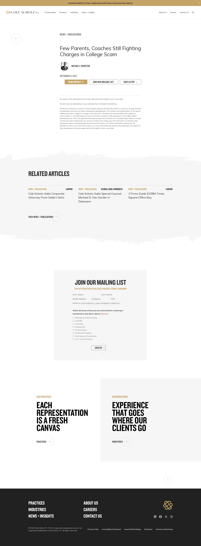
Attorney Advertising (164, 529)
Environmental (80, 330)
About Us (91, 503)
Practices (41, 441)
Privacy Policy (93, 529)
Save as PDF (129, 82)
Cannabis (78, 321)
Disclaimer (148, 529)
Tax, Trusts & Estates (84, 339)
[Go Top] (168, 480)
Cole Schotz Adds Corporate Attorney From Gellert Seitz (46, 195)
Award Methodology (132, 529)
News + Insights (41, 516)
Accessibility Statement (111, 529)
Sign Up (98, 347)
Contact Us (93, 516)
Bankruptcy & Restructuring (86, 318)
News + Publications (70, 34)
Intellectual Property (83, 333)
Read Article (74, 82)
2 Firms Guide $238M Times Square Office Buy (146, 195)
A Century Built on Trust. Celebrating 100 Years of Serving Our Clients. (100, 3)
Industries (117, 441)
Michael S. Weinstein (80, 65)
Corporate (79, 324)
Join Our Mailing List (103, 82)
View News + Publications (40, 217)
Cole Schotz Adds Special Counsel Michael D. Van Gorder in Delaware (99, 197)
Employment (80, 327)
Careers (90, 509)
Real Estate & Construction (86, 336)
